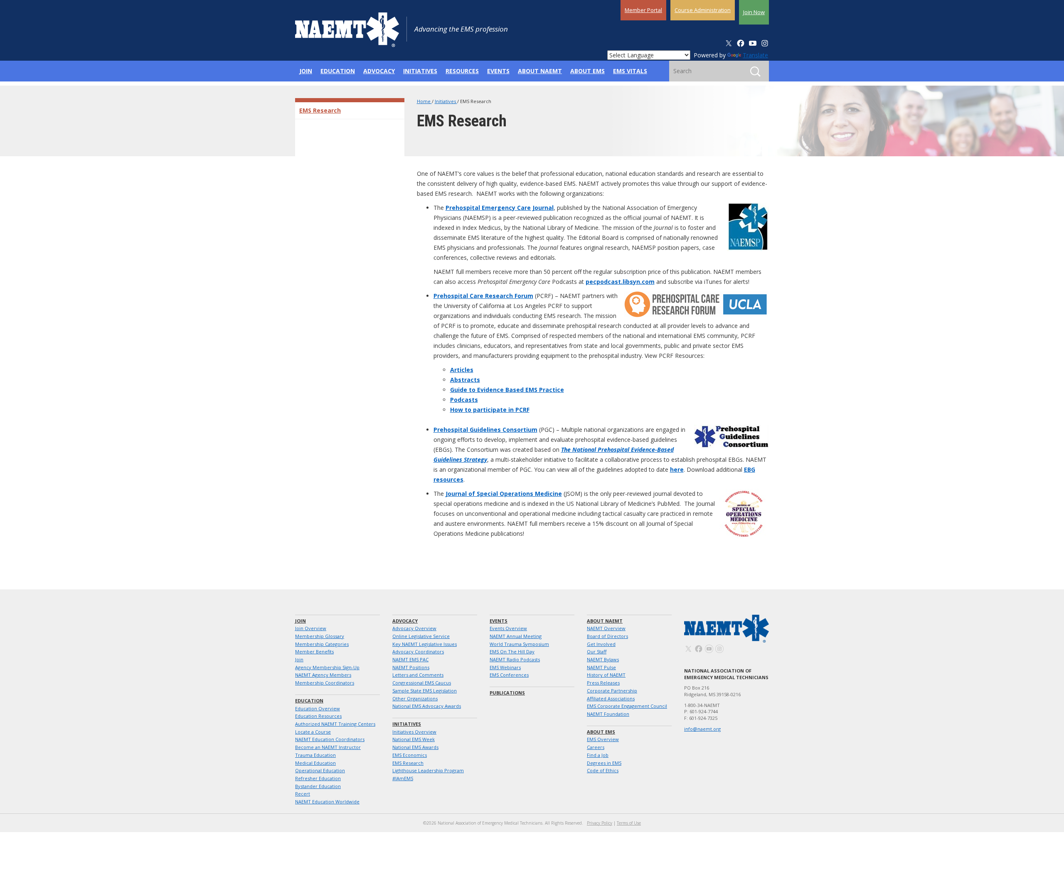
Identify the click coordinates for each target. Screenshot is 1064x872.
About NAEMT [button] (540, 71)
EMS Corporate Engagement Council (627, 706)
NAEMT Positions (410, 667)
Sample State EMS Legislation (424, 690)
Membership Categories (322, 644)
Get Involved (601, 644)
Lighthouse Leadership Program (428, 770)
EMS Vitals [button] (630, 71)
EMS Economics (409, 755)
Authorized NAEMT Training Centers (335, 724)
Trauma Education (315, 755)
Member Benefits (314, 651)
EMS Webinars (505, 667)
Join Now (754, 12)
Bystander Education (318, 786)
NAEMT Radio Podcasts (515, 659)
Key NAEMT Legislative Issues (424, 644)
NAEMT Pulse (601, 667)
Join (300, 621)
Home (424, 101)
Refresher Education (318, 778)
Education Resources (318, 716)
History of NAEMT (606, 675)
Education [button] (337, 71)
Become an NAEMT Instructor (328, 747)
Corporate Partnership (612, 690)
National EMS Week (413, 739)
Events (498, 621)
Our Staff (596, 651)
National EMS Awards (415, 747)
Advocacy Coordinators (418, 651)
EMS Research (320, 110)
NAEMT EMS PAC (410, 659)
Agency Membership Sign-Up (327, 667)
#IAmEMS (402, 778)
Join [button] (305, 71)
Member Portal (643, 10)
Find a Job (597, 755)
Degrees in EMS (604, 763)
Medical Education (315, 763)
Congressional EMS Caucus (421, 683)
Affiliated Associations (611, 698)
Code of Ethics (602, 770)
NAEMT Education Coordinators (330, 739)
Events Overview (508, 628)
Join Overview (310, 628)
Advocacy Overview (414, 628)
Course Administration (703, 10)
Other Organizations (415, 698)
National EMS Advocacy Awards (426, 706)
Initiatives (446, 101)
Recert (302, 794)
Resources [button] (462, 71)
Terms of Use (629, 823)
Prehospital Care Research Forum (483, 296)
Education (309, 700)
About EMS (601, 732)
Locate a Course (313, 732)
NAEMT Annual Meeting (516, 636)
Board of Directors (607, 636)
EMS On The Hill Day (512, 651)
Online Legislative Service (421, 636)
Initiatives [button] (420, 71)
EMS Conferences (509, 675)
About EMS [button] (587, 71)
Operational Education (320, 770)
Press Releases (603, 683)
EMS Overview (603, 739)
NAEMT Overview (606, 628)
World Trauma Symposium (519, 644)
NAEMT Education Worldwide (327, 801)
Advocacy (405, 621)
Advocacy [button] (379, 71)
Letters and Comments (417, 675)
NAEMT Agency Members (323, 675)
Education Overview (317, 708)
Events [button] (498, 71)
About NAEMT (605, 621)
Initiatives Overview (414, 732)
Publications (507, 693)
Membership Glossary (319, 636)
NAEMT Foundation (608, 714)
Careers (595, 747)
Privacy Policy (599, 823)
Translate (755, 55)
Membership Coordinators (324, 683)
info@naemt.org (702, 729)
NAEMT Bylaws (603, 659)
